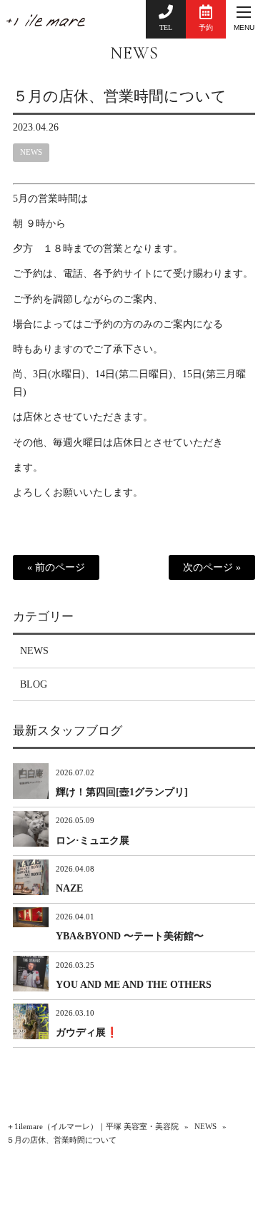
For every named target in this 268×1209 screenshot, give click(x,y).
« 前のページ (56, 567)
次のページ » (212, 567)
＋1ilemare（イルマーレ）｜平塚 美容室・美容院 (92, 1126)
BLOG (33, 684)
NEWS (134, 53)
